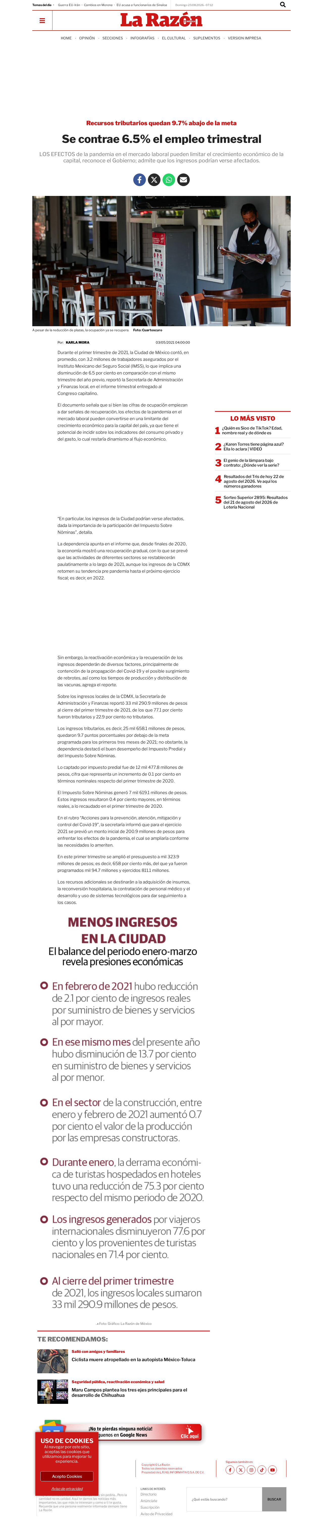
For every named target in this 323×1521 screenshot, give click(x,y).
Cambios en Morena (98, 5)
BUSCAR (274, 1499)
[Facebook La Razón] (139, 179)
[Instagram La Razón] (251, 1469)
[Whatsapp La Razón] (169, 179)
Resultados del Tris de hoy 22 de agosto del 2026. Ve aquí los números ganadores (254, 481)
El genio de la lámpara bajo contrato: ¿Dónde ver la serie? (251, 463)
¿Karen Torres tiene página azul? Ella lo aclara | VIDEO (254, 446)
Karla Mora (77, 342)
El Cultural (174, 38)
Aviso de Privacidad (156, 1514)
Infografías (142, 38)
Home (66, 38)
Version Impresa (244, 38)
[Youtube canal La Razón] (272, 1469)
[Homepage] (161, 19)
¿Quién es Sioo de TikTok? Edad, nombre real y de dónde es (252, 430)
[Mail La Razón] (183, 179)
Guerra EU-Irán (69, 5)
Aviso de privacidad (67, 1488)
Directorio (148, 1494)
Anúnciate (149, 1501)
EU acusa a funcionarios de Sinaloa (142, 5)
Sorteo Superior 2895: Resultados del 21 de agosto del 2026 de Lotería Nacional (256, 502)
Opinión (87, 38)
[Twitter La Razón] (154, 179)
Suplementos (206, 38)
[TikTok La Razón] (261, 1469)
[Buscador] (283, 5)
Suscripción (150, 1507)
